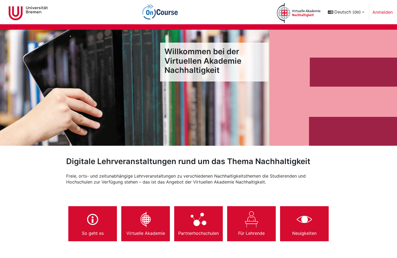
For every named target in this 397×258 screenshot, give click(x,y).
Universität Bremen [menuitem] (28, 12)
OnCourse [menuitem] (160, 12)
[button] (346, 12)
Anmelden (382, 12)
